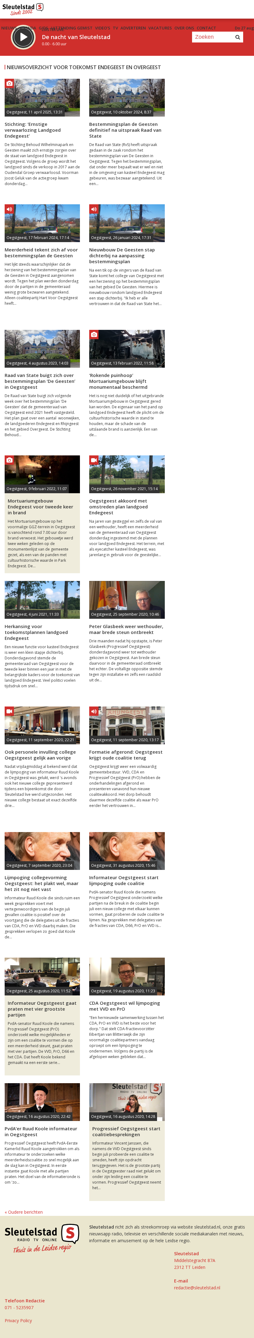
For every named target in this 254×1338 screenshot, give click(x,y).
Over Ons (184, 28)
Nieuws (9, 28)
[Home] (23, 8)
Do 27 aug (244, 28)
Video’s (102, 28)
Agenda (28, 28)
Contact (206, 28)
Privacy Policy (18, 1320)
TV (115, 28)
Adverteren (133, 28)
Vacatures (160, 28)
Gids (43, 28)
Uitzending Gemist (72, 28)
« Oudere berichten (24, 1212)
